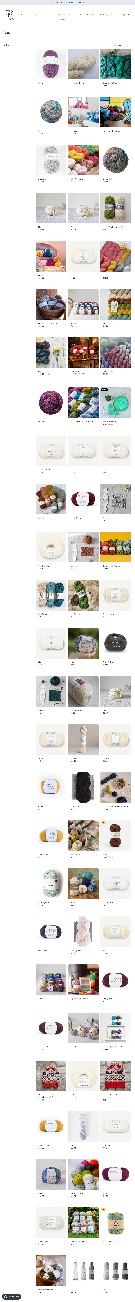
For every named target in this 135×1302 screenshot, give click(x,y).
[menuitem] (25, 15)
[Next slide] (63, 64)
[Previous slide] (39, 64)
